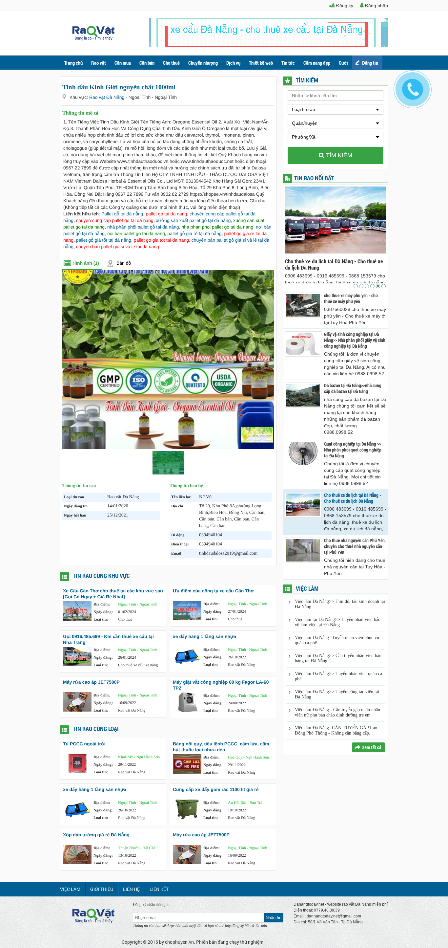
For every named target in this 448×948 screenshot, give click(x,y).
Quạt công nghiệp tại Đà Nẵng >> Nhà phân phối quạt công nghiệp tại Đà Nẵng (352, 450)
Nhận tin (273, 917)
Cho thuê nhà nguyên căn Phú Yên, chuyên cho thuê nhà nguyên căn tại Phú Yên (355, 264)
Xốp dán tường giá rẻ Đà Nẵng (96, 834)
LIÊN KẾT (159, 889)
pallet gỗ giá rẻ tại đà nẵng (195, 233)
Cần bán (146, 62)
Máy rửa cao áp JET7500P (91, 682)
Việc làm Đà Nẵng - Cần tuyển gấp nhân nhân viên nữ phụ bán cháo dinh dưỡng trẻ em (337, 712)
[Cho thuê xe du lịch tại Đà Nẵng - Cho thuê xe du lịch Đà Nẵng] (303, 505)
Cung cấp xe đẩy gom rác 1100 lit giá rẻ (215, 789)
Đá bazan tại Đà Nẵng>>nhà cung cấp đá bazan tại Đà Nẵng (352, 388)
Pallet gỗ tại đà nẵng (122, 213)
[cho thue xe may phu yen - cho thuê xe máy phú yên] (303, 305)
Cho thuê (171, 62)
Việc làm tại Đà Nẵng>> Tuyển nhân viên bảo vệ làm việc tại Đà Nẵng (337, 622)
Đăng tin (370, 62)
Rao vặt (98, 62)
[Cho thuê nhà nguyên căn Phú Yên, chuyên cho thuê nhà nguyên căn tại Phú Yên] (303, 550)
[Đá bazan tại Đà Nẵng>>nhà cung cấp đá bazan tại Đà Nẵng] (303, 395)
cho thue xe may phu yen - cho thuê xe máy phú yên (351, 298)
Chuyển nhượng (203, 62)
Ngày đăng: (103, 611)
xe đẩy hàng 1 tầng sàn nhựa (204, 636)
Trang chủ (73, 62)
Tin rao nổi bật (314, 178)
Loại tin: (100, 619)
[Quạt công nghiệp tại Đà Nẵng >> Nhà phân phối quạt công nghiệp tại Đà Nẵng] (303, 453)
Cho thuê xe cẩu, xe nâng (138, 665)
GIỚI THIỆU (101, 889)
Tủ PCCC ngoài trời (84, 743)
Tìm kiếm (338, 155)
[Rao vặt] (93, 38)
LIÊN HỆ (131, 889)
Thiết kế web (261, 62)
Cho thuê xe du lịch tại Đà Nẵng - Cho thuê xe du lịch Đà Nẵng (352, 498)
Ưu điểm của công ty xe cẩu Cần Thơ (213, 590)
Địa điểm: (101, 604)
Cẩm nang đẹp (316, 62)
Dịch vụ (233, 62)
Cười (343, 62)
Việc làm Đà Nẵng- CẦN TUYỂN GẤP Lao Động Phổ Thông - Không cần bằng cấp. (336, 730)
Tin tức (288, 62)
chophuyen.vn (179, 942)
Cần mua (122, 62)
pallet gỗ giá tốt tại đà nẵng (103, 240)
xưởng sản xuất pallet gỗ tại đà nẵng (193, 220)
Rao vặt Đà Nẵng (107, 97)
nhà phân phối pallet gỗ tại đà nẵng (143, 227)
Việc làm (70, 889)
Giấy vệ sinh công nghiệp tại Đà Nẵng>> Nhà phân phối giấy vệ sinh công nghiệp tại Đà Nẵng (354, 340)
